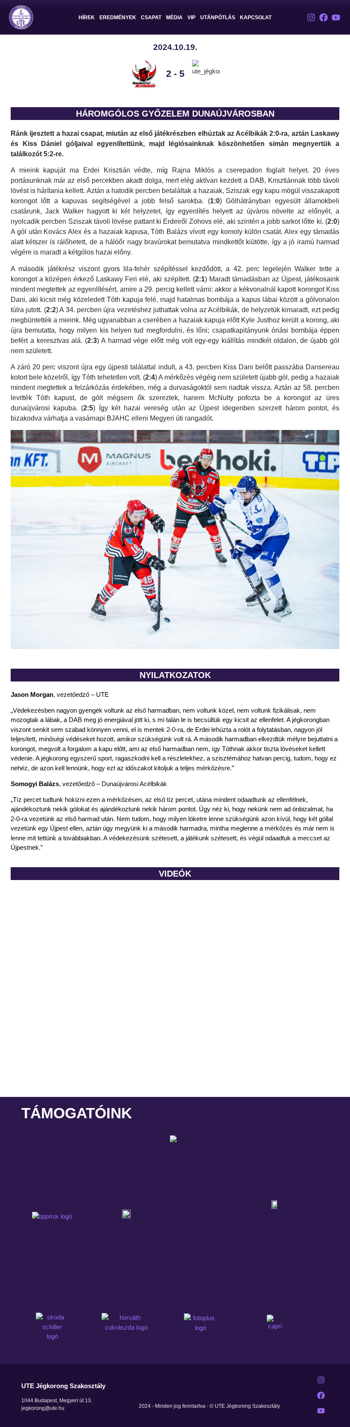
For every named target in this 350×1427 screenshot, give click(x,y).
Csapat (151, 17)
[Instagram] (311, 17)
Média (174, 17)
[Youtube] (335, 17)
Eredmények (117, 17)
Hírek (87, 17)
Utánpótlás (217, 17)
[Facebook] (323, 17)
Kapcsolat (255, 17)
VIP (191, 17)
